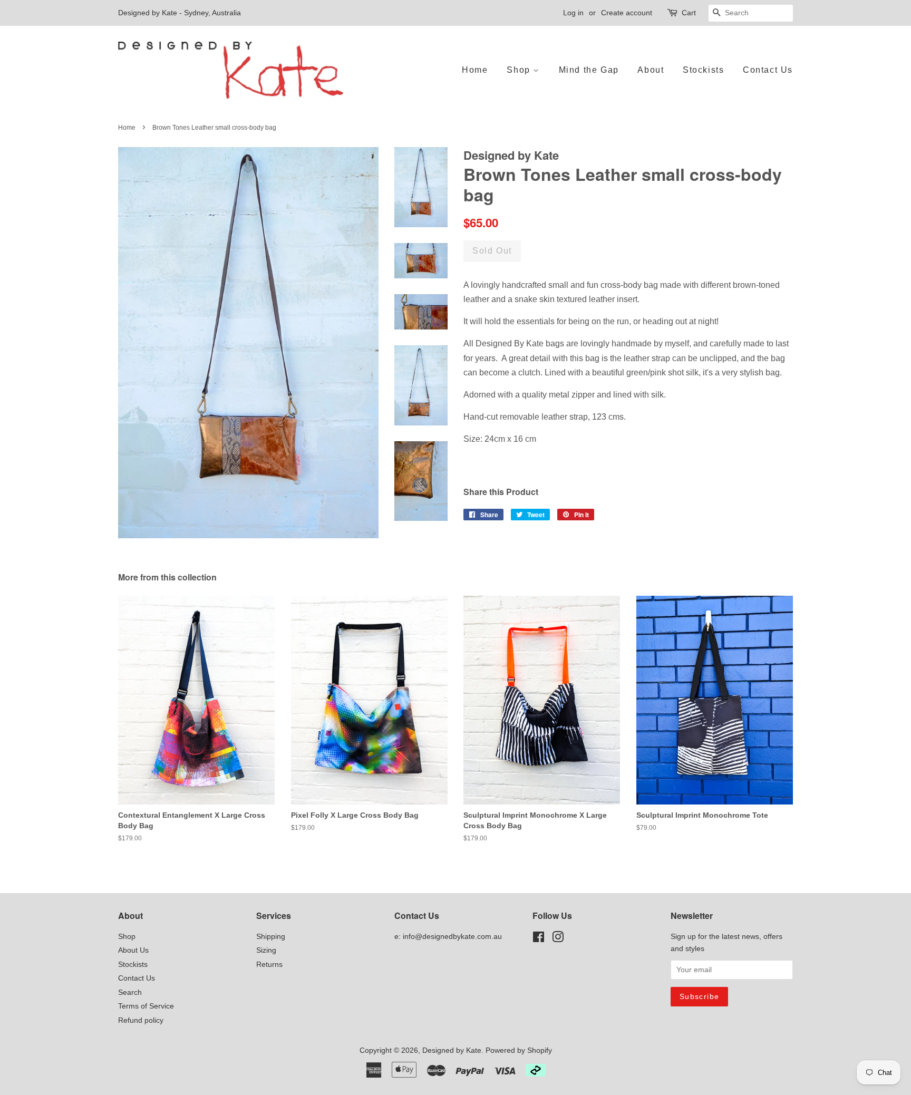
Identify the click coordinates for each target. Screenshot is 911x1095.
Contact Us (768, 69)
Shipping (270, 937)
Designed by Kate (451, 1050)
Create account (626, 12)
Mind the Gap (589, 69)
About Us (133, 950)
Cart (689, 12)
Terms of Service (146, 1006)
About (650, 69)
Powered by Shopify (519, 1050)
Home (475, 69)
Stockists (703, 69)
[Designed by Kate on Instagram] (558, 939)
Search (130, 992)
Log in (573, 12)
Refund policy (140, 1020)
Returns (269, 964)
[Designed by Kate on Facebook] (538, 939)
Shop (520, 69)
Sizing (266, 950)
